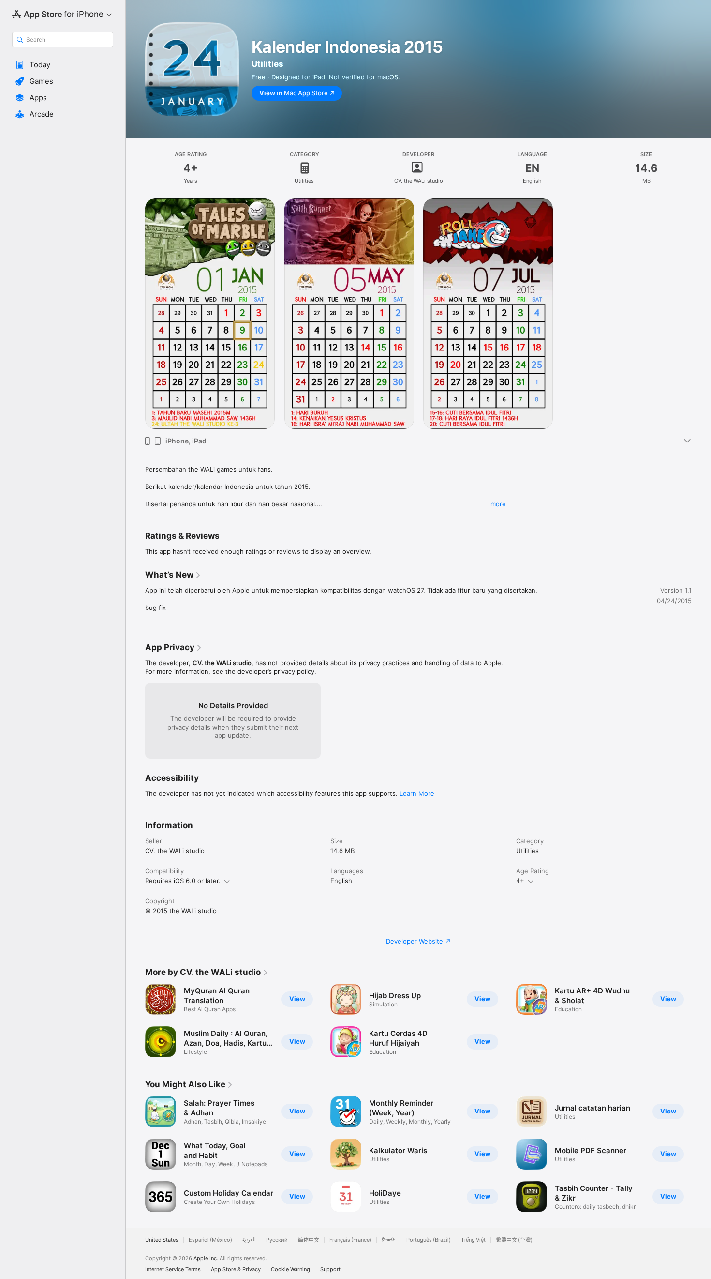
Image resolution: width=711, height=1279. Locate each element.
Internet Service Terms (173, 1269)
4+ (520, 880)
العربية (249, 1240)
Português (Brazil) (428, 1240)
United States (161, 1240)
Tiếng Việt (473, 1240)
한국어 (389, 1240)
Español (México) (210, 1240)
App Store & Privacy (236, 1269)
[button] (63, 65)
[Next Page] (701, 1154)
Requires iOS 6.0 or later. (183, 880)
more (498, 504)
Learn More (417, 793)
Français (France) (350, 1240)
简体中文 (308, 1240)
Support (330, 1269)
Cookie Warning (290, 1269)
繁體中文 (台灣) (514, 1240)
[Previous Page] (135, 1154)
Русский (277, 1240)
